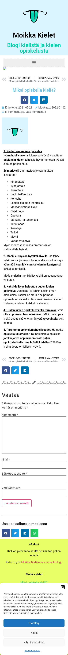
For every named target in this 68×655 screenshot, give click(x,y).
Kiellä (34, 632)
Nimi (6, 459)
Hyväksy (34, 623)
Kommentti (10, 414)
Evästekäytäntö (32, 650)
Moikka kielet (34, 574)
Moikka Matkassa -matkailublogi (41, 562)
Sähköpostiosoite (14, 473)
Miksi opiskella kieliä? (34, 582)
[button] (63, 587)
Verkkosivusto (11, 487)
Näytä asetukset (34, 642)
